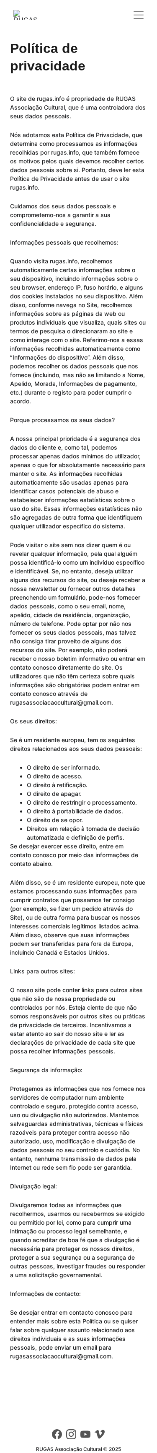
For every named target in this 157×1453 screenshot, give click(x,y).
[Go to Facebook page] (57, 1434)
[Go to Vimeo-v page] (100, 1434)
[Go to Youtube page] (85, 1434)
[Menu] (139, 15)
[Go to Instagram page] (71, 1434)
